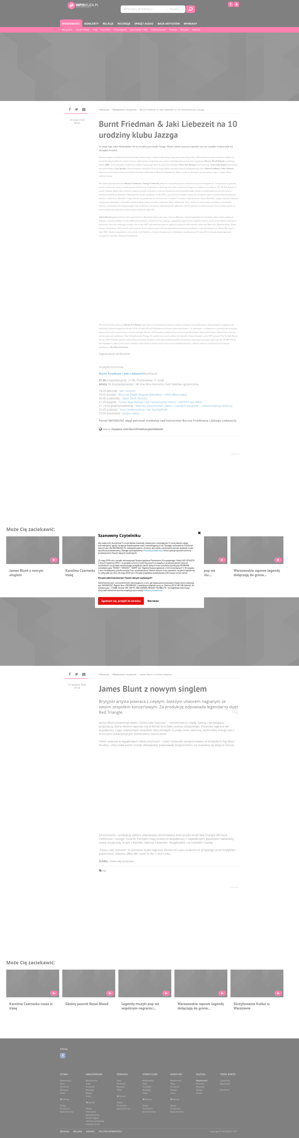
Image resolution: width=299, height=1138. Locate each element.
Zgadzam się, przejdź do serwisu (121, 601)
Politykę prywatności (153, 550)
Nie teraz (153, 601)
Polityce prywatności (153, 590)
